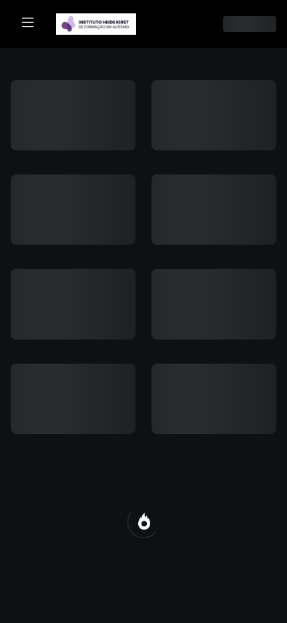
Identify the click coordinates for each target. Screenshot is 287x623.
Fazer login (144, 262)
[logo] (104, 22)
